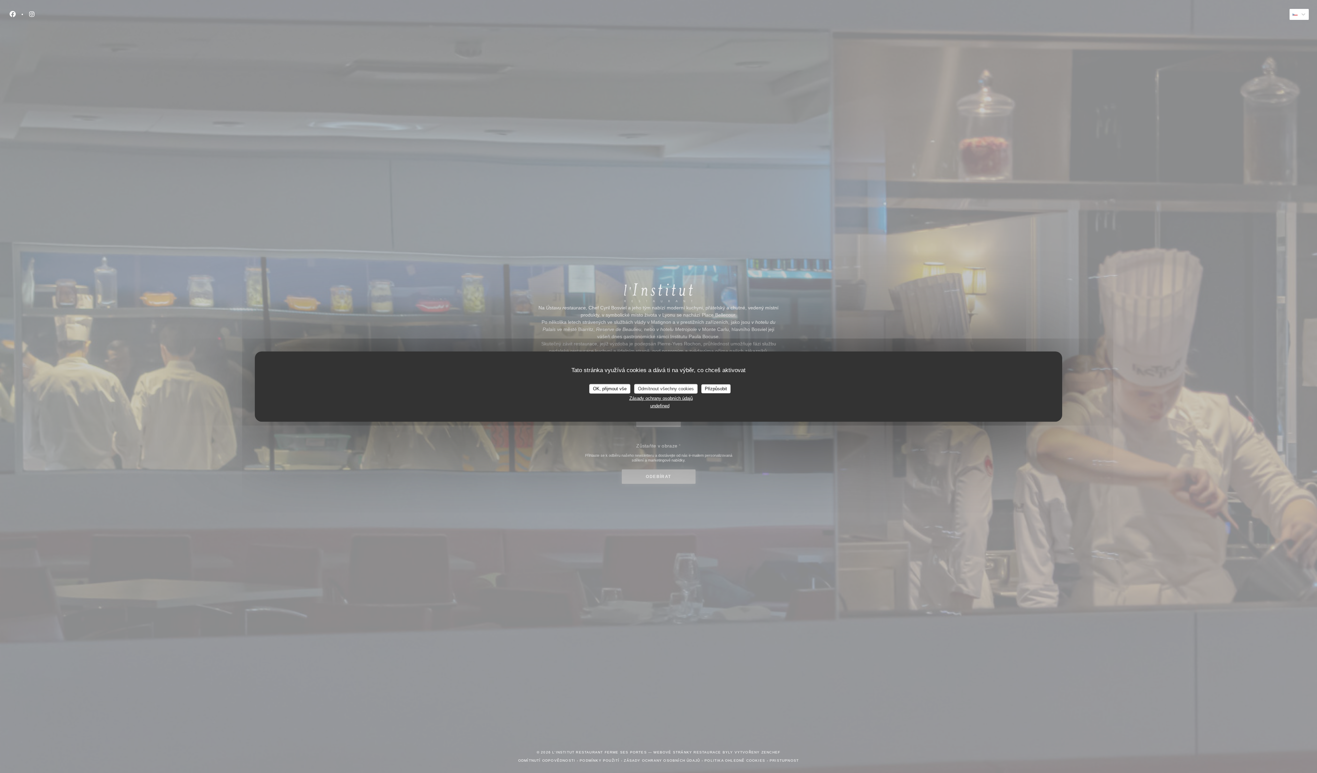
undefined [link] (659, 405)
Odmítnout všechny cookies (666, 388)
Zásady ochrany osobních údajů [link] (661, 398)
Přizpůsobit (716, 388)
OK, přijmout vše (610, 388)
